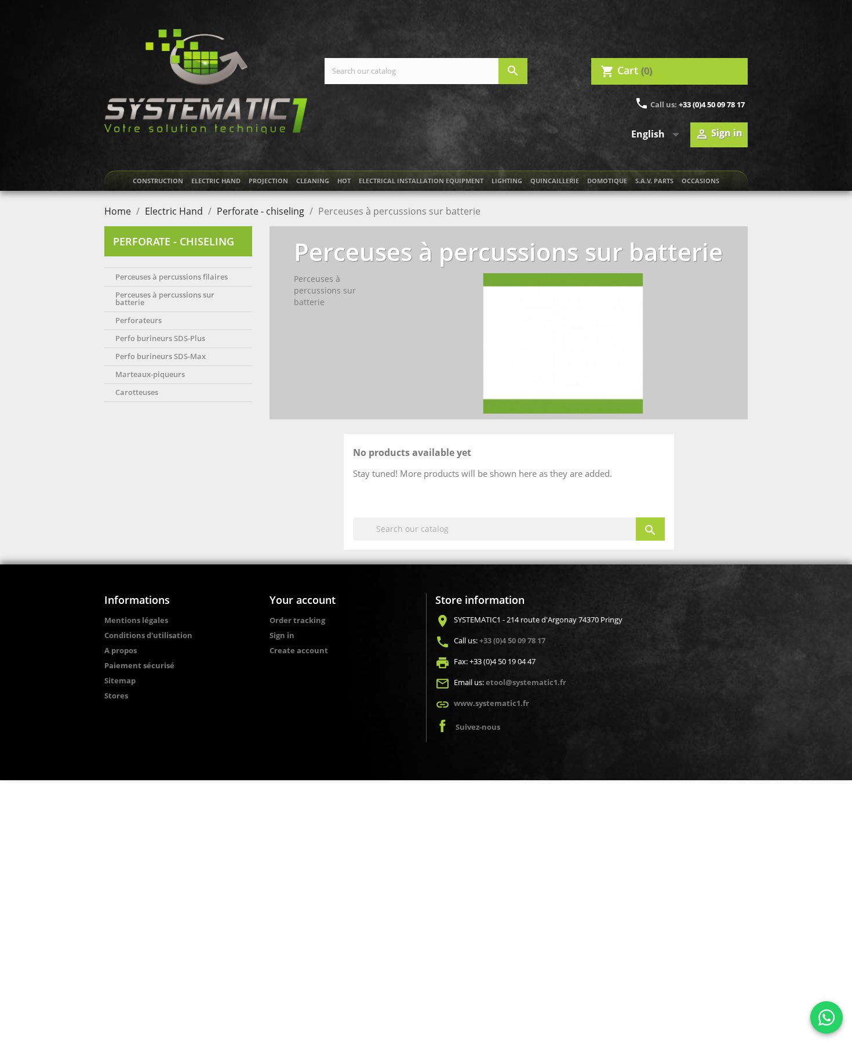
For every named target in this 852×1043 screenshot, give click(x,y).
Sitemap (120, 680)
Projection (268, 181)
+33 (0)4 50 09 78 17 (712, 104)
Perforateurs (138, 320)
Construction (158, 181)
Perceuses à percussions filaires (171, 276)
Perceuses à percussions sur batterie (164, 298)
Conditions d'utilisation (148, 635)
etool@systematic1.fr (526, 682)
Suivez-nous (478, 727)
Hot (344, 181)
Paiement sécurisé (139, 665)
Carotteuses (136, 392)
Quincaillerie (554, 181)
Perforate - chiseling (173, 241)
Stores (116, 695)
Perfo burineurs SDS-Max (160, 356)
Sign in (282, 635)
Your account (303, 600)
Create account (299, 650)
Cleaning (312, 181)
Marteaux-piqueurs (150, 374)
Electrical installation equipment (421, 181)
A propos (120, 650)
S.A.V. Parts (654, 181)
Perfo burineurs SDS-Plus (160, 338)
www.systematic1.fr (491, 703)
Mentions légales (136, 620)
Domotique (607, 181)
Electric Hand (216, 181)
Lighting (506, 181)
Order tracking (297, 620)
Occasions (700, 181)
